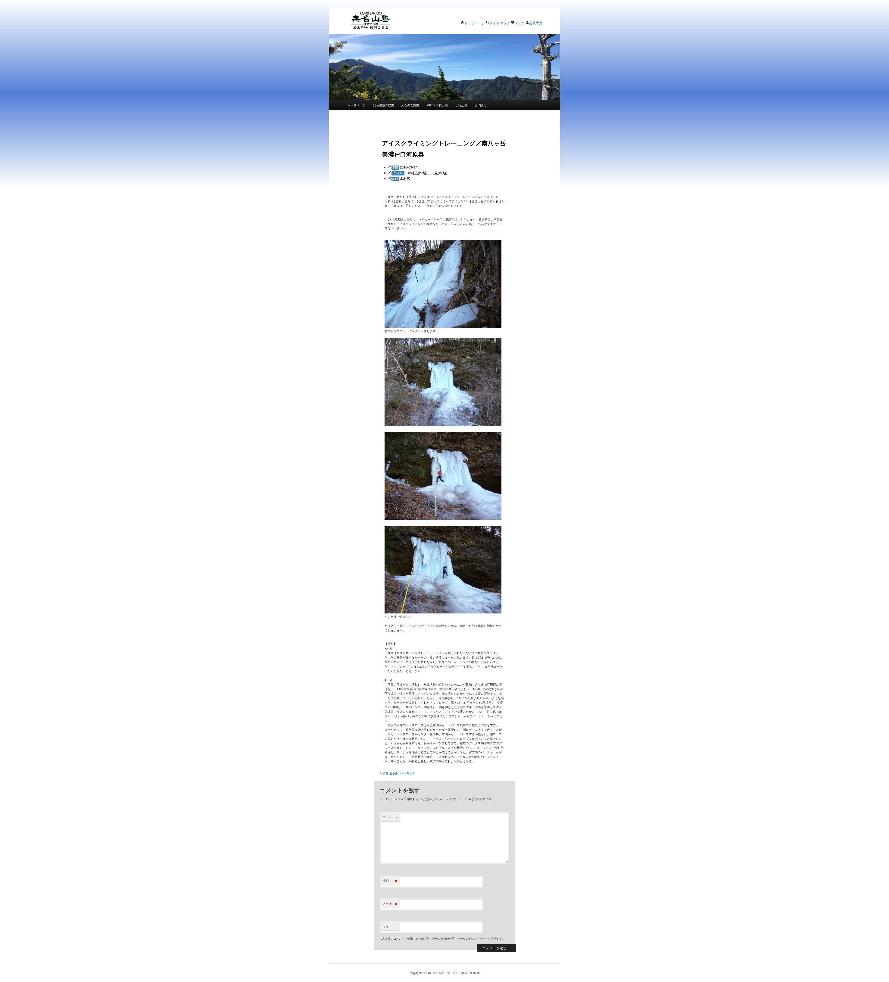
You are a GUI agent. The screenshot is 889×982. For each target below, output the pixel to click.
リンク (519, 22)
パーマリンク (406, 773)
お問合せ (481, 105)
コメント (390, 817)
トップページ (474, 22)
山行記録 (461, 105)
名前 (390, 880)
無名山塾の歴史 (383, 105)
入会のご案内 (410, 105)
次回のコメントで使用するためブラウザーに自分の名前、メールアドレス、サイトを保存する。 (444, 938)
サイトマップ (499, 22)
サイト (387, 926)
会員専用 (536, 22)
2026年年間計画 (437, 105)
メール (390, 903)
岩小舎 (393, 773)
